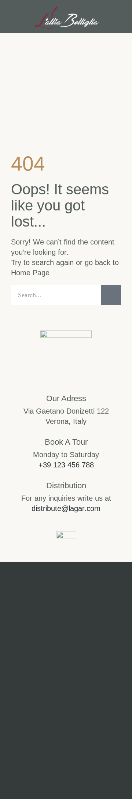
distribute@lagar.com (66, 508)
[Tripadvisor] (97, 705)
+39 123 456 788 (66, 465)
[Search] (111, 295)
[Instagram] (34, 705)
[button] (16, 16)
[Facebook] (66, 705)
